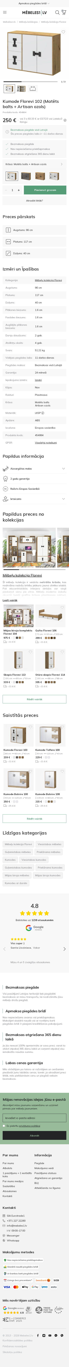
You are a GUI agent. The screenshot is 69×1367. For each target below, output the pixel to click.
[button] (34, 3)
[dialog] (37, 131)
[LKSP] (42, 413)
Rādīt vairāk (34, 699)
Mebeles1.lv (9, 22)
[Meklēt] (57, 12)
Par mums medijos (13, 1181)
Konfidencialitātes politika (17, 1340)
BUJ (36, 1183)
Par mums (8, 1163)
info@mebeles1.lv (17, 1225)
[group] (34, 942)
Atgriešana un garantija (48, 1178)
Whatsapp (13, 1240)
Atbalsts (7, 1168)
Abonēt (34, 1135)
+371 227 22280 (16, 1220)
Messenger (13, 1235)
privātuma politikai (29, 1125)
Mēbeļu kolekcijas (28, 22)
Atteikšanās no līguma (47, 1188)
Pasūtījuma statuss (45, 1173)
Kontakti (7, 1196)
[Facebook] (39, 1335)
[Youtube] (51, 1335)
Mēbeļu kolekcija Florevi (48, 280)
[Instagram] (45, 1335)
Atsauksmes (10, 1191)
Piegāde (39, 1163)
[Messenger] (57, 1335)
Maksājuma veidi (44, 1168)
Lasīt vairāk (10, 600)
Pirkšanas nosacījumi (15, 1346)
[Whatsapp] (63, 1335)
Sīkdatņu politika (12, 1352)
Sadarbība (9, 1186)
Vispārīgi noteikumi (46, 442)
